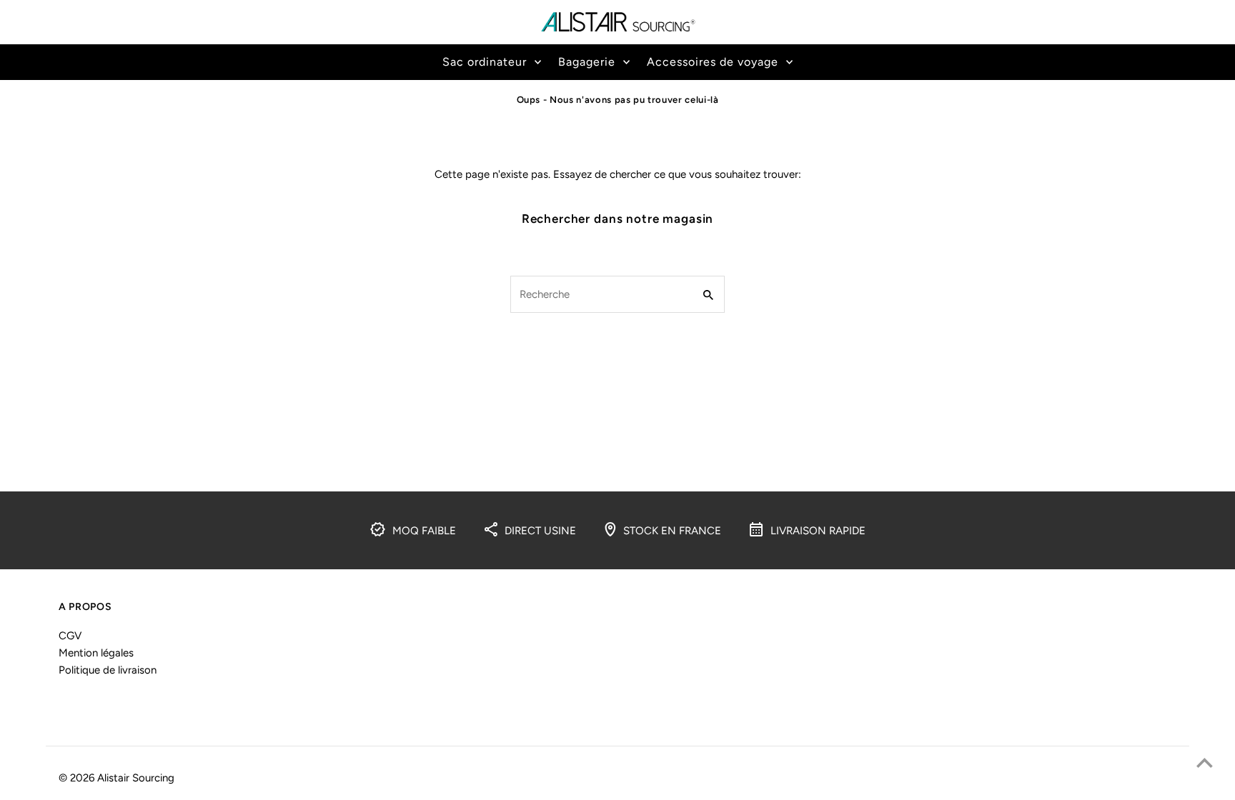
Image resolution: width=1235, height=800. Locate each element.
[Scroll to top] (1205, 762)
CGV (70, 635)
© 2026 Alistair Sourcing (116, 777)
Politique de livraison (108, 670)
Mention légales (96, 652)
